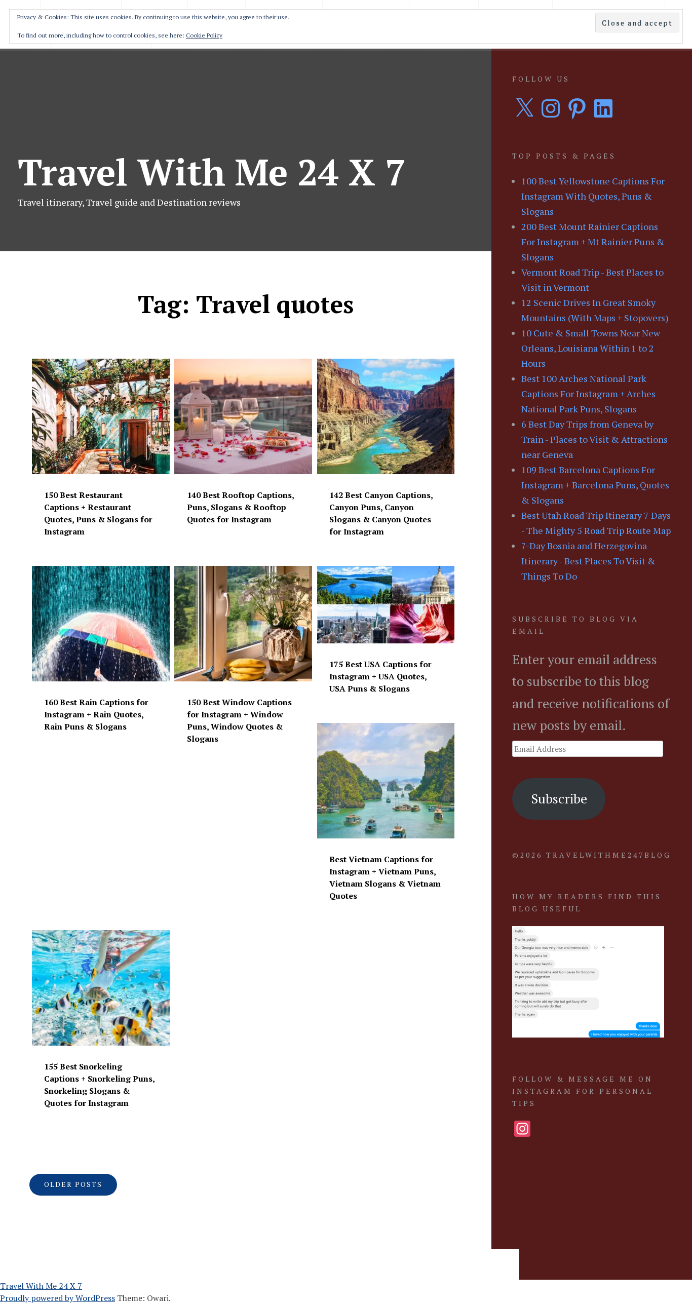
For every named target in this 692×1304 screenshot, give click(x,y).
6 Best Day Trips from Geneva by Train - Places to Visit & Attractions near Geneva (594, 439)
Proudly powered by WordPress (57, 1297)
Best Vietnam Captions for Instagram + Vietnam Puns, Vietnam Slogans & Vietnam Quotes (385, 877)
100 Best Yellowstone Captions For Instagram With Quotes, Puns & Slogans (593, 196)
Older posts (73, 1184)
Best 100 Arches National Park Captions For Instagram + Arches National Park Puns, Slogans (588, 393)
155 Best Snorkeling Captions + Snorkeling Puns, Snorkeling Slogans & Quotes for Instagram (99, 1084)
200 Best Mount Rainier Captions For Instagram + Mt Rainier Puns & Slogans (593, 241)
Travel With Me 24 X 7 (212, 171)
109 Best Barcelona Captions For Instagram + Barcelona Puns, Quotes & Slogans (595, 485)
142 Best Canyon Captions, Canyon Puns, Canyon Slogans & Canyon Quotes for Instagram (381, 513)
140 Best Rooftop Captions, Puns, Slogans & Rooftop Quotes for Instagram (240, 507)
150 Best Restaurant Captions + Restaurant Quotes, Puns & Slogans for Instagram (98, 513)
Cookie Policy (204, 35)
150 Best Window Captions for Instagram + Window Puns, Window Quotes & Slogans (239, 720)
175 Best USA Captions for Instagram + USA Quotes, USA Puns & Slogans (380, 676)
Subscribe (559, 798)
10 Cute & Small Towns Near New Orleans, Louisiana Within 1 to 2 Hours (590, 348)
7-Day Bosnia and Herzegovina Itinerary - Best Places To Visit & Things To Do (588, 561)
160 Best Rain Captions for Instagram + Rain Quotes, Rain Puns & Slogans (96, 714)
